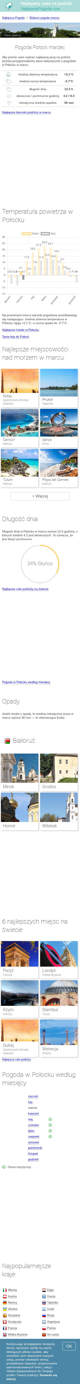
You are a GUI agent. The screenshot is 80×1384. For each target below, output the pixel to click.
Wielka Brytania (51, 974)
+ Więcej (40, 496)
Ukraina (12, 1308)
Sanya (47, 440)
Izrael (50, 1308)
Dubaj (7, 396)
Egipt (50, 1290)
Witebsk (49, 825)
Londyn (49, 970)
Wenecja (50, 1048)
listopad (33, 1153)
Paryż (8, 970)
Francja (7, 974)
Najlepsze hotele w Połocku (20, 330)
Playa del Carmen (55, 480)
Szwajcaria (14, 1321)
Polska (51, 1328)
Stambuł (50, 1009)
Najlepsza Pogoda (13, 17)
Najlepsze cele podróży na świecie (25, 589)
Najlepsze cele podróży (16, 1059)
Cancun (9, 440)
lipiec (31, 1130)
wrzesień (33, 1142)
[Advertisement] (40, 157)
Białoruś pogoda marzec (45, 17)
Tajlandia (52, 1302)
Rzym (8, 1009)
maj (30, 1119)
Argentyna (53, 1321)
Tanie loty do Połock (15, 336)
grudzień (33, 1159)
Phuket (47, 400)
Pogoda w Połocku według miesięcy (26, 682)
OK (69, 1346)
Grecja (51, 1296)
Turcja (46, 1014)
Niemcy (12, 1302)
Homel (9, 825)
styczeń (33, 1096)
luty (30, 1102)
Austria (12, 1296)
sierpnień (33, 1136)
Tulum (8, 480)
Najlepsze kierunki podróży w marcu (26, 112)
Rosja (50, 1315)
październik (35, 1147)
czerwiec (33, 1125)
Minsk (8, 786)
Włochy (7, 1014)
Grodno (49, 786)
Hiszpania (14, 1315)
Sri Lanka (53, 1334)
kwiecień (33, 1113)
